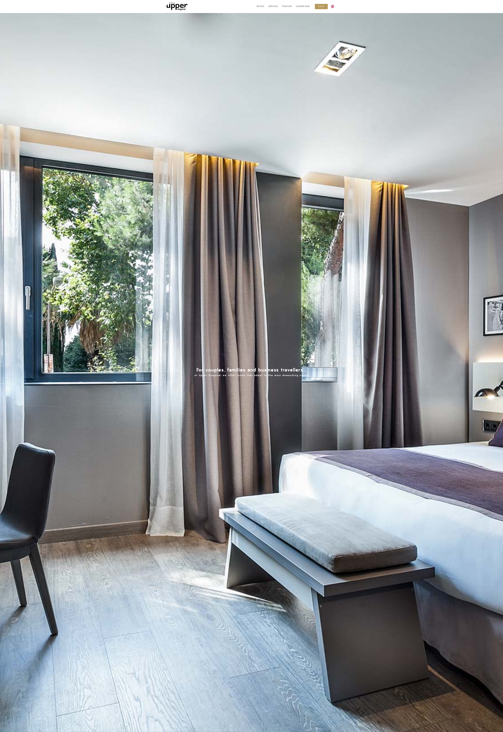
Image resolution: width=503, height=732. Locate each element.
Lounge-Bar (303, 6)
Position (287, 6)
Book (321, 6)
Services (273, 6)
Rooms (260, 6)
